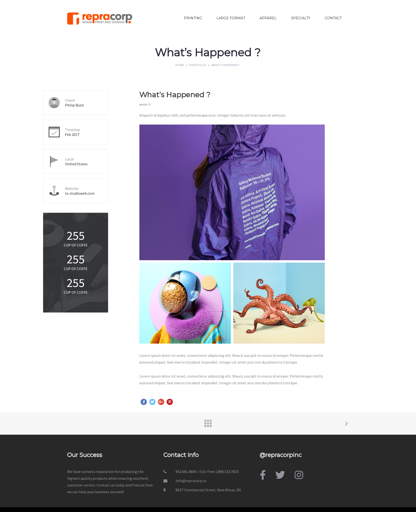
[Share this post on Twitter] (152, 402)
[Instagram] (299, 475)
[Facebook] (263, 475)
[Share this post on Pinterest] (170, 402)
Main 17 (145, 104)
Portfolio (197, 65)
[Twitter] (280, 475)
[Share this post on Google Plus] (161, 402)
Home (180, 65)
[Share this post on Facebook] (144, 402)
